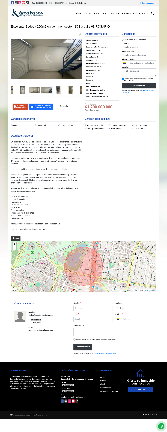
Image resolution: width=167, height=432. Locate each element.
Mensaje (125, 67)
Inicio (78, 13)
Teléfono (119, 314)
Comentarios (78, 325)
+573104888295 (41, 3)
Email (76, 314)
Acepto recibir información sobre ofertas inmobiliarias (96, 340)
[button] (80, 35)
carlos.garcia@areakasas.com (40, 330)
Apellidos (119, 303)
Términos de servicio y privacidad (105, 353)
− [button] (14, 248)
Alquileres (100, 13)
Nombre (77, 303)
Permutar (114, 13)
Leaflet (136, 290)
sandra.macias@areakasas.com (74, 397)
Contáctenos (140, 13)
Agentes (126, 13)
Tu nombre (126, 43)
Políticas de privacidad (109, 391)
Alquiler (103, 384)
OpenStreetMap (150, 290)
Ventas (87, 13)
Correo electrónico (128, 51)
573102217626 (34, 323)
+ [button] (14, 244)
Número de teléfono (129, 59)
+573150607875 (58, 3)
